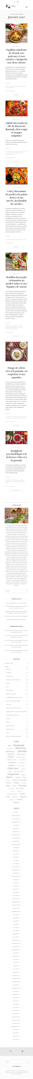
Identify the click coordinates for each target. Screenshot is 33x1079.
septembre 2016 (15, 988)
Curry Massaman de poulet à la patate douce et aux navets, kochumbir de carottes (16, 197)
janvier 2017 (15, 975)
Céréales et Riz (10, 151)
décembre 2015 (15, 1017)
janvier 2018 (15, 937)
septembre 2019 (15, 876)
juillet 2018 (15, 917)
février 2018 (15, 933)
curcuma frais (20, 765)
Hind (8, 83)
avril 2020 (15, 860)
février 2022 (15, 818)
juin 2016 (15, 997)
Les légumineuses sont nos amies (14, 697)
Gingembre (13, 774)
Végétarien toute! (10, 154)
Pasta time (20, 326)
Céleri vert (13, 768)
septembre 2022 (15, 815)
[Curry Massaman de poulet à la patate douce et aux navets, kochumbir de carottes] (17, 176)
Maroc (10, 777)
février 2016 (15, 1010)
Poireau (22, 785)
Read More (16, 95)
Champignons (21, 754)
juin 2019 (15, 882)
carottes (10, 754)
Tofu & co (8, 722)
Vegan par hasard (14, 481)
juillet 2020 (15, 850)
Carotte (22, 751)
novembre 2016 (15, 981)
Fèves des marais (19, 771)
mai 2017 (15, 962)
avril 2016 (15, 1004)
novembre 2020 (15, 838)
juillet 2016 (15, 994)
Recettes (12, 87)
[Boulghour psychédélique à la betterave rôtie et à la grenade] (17, 437)
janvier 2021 (15, 831)
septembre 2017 (15, 949)
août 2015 (15, 1029)
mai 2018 (15, 924)
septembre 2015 (15, 1026)
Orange (16, 783)
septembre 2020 (15, 844)
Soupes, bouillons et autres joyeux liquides (16, 417)
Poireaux (11, 788)
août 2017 (15, 953)
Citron (11, 757)
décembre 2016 (15, 978)
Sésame (23, 797)
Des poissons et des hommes (14, 86)
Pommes (19, 791)
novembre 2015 (15, 1020)
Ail (9, 745)
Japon (23, 774)
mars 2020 (15, 863)
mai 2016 (15, 1001)
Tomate (12, 799)
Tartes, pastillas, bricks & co (12, 715)
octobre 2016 (15, 985)
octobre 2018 (15, 908)
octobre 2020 (15, 841)
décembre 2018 (15, 902)
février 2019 (15, 895)
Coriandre (12, 762)
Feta (10, 771)
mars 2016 (15, 1007)
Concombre (22, 759)
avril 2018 (15, 927)
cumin (11, 765)
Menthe (18, 777)
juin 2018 (15, 921)
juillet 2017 (15, 956)
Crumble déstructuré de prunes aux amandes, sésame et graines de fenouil (16, 607)
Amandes (18, 745)
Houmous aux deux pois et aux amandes (16, 619)
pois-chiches (20, 788)
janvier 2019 (15, 898)
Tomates (20, 799)
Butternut (10, 751)
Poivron (13, 791)
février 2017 (15, 972)
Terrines (8, 718)
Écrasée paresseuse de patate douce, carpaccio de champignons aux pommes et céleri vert (16, 612)
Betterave (20, 748)
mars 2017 (15, 969)
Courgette (21, 762)
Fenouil (23, 768)
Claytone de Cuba (12, 759)
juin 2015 (15, 1036)
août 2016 (15, 991)
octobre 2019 (15, 873)
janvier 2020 (15, 866)
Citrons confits (20, 757)
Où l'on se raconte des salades (16, 152)
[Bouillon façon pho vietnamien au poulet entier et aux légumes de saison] (17, 261)
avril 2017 (15, 965)
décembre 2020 (15, 834)
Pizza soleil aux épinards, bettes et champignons (16, 616)
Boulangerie (9, 672)
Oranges (24, 783)
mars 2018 (15, 930)
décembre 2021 (15, 822)
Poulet (22, 794)
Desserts (8, 683)
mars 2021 (15, 828)
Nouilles (8, 780)
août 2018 (15, 914)
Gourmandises (9, 690)
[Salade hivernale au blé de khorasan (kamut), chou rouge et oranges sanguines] (17, 108)
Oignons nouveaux (20, 780)
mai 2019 (15, 886)
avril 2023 (15, 812)
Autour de (8, 669)
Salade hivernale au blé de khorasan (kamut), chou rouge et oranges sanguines (16, 129)
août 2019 (15, 879)
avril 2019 (15, 889)
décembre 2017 (15, 940)
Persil (14, 786)
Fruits (7, 686)
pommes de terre (12, 794)
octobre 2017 (15, 946)
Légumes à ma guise (20, 151)
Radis (8, 797)
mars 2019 (15, 892)
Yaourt (16, 802)
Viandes (24, 239)
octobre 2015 (15, 1023)
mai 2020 (15, 857)
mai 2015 (15, 1039)
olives (9, 783)
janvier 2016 (15, 1013)
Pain (8, 786)
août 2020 (15, 847)
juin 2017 (15, 959)
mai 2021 (15, 825)
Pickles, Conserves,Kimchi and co (13, 708)
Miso (24, 777)
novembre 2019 (15, 870)
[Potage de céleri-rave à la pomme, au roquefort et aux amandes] (17, 351)
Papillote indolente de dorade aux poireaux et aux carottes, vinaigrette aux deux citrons (16, 56)
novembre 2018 (15, 905)
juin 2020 (15, 854)
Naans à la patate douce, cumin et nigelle (16, 603)
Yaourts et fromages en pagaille (13, 736)
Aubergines (10, 748)
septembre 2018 (15, 911)
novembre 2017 (15, 943)
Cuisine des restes (9, 663)
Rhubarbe (14, 796)
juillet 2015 (15, 1033)
